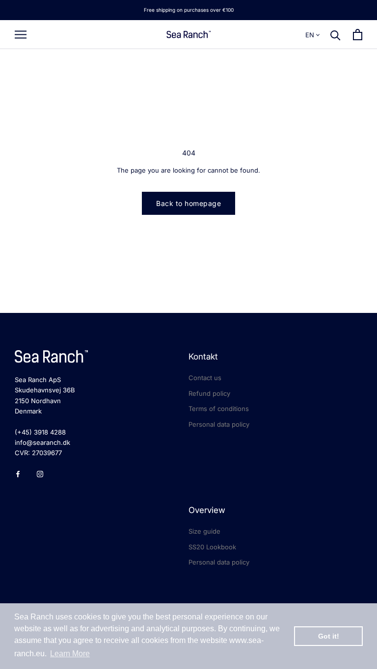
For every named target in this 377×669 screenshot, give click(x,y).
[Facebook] (18, 473)
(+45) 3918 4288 (40, 432)
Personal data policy (218, 424)
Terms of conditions (218, 408)
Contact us (204, 378)
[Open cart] (357, 34)
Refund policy (209, 393)
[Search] (335, 34)
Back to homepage (188, 203)
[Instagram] (40, 473)
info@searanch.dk (42, 442)
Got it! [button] (328, 636)
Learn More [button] (70, 653)
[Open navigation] (21, 34)
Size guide (204, 531)
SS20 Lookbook (212, 547)
